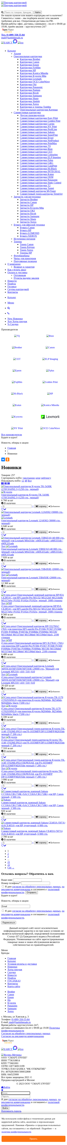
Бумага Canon (27, 227)
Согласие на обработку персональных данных (25, 1033)
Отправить (32, 892)
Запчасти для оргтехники (27, 196)
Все (30, 480)
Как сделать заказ (16, 269)
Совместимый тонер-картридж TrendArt (41, 194)
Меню (10, 302)
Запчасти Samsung (29, 216)
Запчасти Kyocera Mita (32, 208)
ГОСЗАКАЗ (13, 980)
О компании (14, 264)
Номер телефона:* (11, 883)
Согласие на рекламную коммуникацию (22, 1036)
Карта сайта (13, 986)
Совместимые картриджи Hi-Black (38, 168)
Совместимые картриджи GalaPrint (38, 165)
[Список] (5, 483)
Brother (11, 991)
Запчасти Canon (28, 202)
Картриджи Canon (29, 62)
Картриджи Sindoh (30, 101)
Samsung (12, 1008)
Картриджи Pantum (30, 90)
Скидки (11, 972)
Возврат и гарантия (24, 267)
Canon (10, 994)
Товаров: (6, 475)
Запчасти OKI (27, 210)
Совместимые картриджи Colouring (39, 154)
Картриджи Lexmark (31, 78)
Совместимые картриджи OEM (36, 177)
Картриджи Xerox (29, 104)
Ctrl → (10, 867)
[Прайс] (8, 483)
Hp (9, 1000)
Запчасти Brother (29, 199)
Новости (12, 281)
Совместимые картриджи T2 (35, 185)
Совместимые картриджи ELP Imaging (40, 157)
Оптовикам (20, 275)
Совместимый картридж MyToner (38, 191)
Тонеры (18, 241)
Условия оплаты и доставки (22, 964)
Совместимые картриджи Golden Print (40, 121)
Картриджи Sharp (29, 98)
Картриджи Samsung (31, 95)
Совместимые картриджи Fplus (36, 160)
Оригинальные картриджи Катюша (39, 109)
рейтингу (46, 478)
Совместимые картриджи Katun (37, 174)
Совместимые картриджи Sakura (37, 132)
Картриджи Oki (28, 84)
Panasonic (12, 1005)
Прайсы (11, 283)
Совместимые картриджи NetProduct (39, 140)
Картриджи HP (28, 70)
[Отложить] (3, 509)
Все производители (11, 434)
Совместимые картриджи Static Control (40, 182)
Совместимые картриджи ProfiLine (38, 129)
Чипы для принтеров (25, 258)
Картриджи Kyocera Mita (33, 76)
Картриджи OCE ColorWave (35, 81)
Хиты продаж (14, 969)
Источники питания (24, 238)
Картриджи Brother (30, 59)
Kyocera (11, 1003)
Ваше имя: (6, 880)
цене (38, 478)
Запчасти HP (27, 205)
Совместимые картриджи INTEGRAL (40, 171)
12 (23, 480)
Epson (10, 997)
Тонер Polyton (27, 247)
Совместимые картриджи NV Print (38, 126)
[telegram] (20, 42)
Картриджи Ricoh (29, 93)
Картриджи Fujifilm (30, 67)
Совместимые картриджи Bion (36, 149)
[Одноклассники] (7, 459)
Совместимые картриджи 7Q (35, 146)
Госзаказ (11, 286)
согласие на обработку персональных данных (36, 886)
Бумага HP (25, 230)
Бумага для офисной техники (29, 224)
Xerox (10, 1011)
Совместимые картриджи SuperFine (39, 135)
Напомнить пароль (11, 1111)
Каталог (11, 50)
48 (26, 480)
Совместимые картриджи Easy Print (39, 118)
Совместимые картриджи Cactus (37, 123)
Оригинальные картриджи (28, 56)
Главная (11, 958)
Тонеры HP (26, 252)
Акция (17, 53)
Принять (33, 1139)
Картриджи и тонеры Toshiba (35, 107)
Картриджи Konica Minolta (34, 73)
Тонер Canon (27, 244)
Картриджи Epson (29, 64)
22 (8, 865)
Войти (5, 1108)
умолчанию (29, 478)
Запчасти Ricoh (28, 213)
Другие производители (32, 115)
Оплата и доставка (17, 272)
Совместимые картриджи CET (36, 151)
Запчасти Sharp (28, 219)
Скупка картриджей (18, 289)
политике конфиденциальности (16, 1132)
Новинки (12, 966)
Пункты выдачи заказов (26, 278)
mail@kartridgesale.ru (12, 37)
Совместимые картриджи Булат (37, 137)
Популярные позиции (25, 261)
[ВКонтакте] (3, 459)
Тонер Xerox (26, 250)
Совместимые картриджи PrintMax (38, 143)
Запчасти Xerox (28, 222)
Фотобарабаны (21, 255)
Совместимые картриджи (27, 112)
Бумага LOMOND (29, 233)
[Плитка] (2, 483)
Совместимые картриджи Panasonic (39, 180)
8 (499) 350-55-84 (21, 1019)
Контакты (12, 292)
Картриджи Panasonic (31, 87)
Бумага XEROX (28, 236)
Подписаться (8, 922)
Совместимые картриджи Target (37, 188)
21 (8, 862)
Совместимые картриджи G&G (36, 163)
